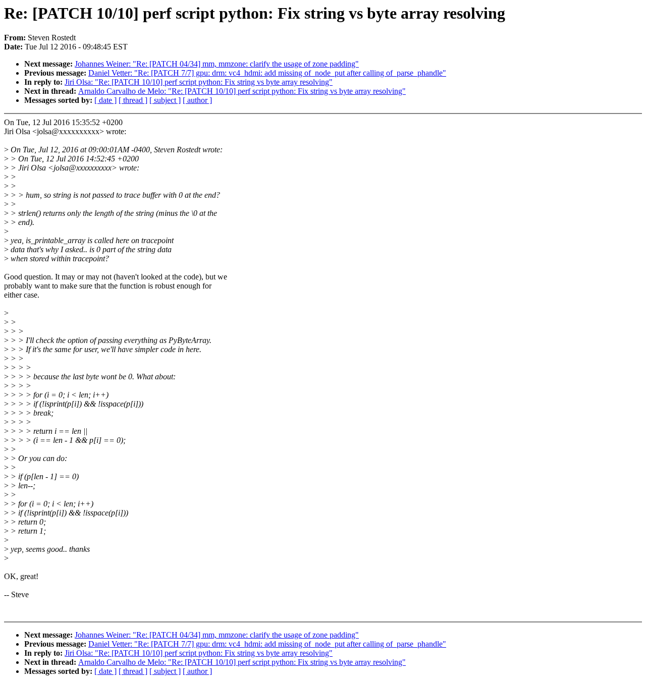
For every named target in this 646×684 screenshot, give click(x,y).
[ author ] (197, 100)
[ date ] (105, 100)
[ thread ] (133, 100)
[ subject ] (165, 100)
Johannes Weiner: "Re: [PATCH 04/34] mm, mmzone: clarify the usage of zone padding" (217, 64)
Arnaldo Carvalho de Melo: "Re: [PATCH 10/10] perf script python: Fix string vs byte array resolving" (242, 91)
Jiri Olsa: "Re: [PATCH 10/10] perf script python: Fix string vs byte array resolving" (199, 82)
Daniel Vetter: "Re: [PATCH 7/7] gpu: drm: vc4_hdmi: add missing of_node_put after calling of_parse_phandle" (267, 73)
